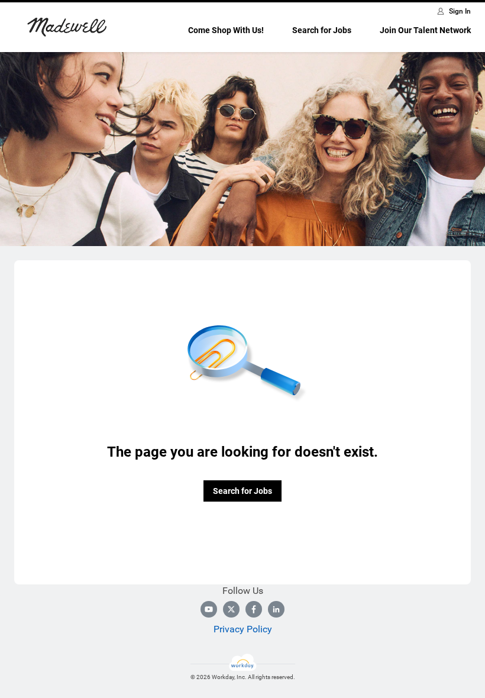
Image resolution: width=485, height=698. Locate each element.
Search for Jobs (321, 30)
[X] (231, 609)
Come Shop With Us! (226, 30)
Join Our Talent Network (425, 30)
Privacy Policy (243, 629)
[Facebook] (253, 609)
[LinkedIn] (276, 609)
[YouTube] (209, 609)
